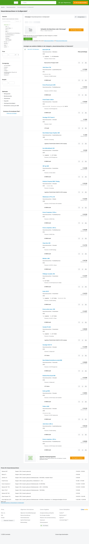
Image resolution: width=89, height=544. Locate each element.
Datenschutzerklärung (25, 515)
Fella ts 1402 (46, 406)
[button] (82, 62)
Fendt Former (5, 480)
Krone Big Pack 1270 (6, 499)
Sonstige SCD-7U (47, 344)
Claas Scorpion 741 (6, 496)
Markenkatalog (24, 522)
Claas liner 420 (46, 243)
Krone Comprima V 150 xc (49, 212)
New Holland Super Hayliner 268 (51, 132)
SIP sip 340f (46, 166)
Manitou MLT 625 (6, 493)
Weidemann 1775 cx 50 (49, 196)
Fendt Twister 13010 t (48, 99)
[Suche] (22, 2)
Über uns (3, 512)
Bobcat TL (4, 474)
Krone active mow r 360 (49, 309)
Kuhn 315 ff (46, 291)
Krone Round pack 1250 (49, 85)
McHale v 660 (46, 258)
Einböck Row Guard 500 (49, 375)
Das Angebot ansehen (77, 458)
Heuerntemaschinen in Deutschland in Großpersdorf (12, 502)
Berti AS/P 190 (46, 49)
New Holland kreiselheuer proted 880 (52, 360)
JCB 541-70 (4, 477)
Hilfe (2, 515)
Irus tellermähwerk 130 (48, 148)
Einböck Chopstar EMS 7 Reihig (51, 181)
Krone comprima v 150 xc (49, 227)
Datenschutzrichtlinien (49, 40)
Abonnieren (28, 38)
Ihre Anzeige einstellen (76, 29)
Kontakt (2, 517)
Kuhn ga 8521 (46, 391)
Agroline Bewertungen (25, 520)
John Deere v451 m (48, 424)
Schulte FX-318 (47, 327)
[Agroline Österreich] (6, 2)
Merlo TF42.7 (5, 490)
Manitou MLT (5, 471)
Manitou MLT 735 (6, 487)
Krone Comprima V (6, 483)
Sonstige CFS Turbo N (48, 117)
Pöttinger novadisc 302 (49, 273)
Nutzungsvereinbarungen (61, 40)
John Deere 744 (47, 67)
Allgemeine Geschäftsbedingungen (28, 512)
